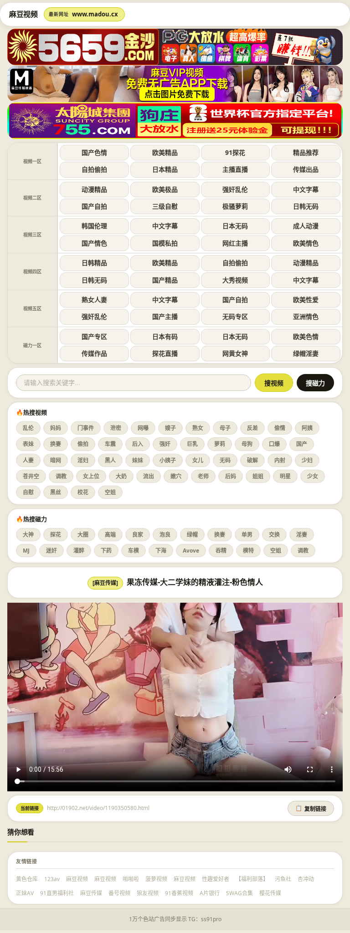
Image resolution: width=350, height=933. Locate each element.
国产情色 (94, 243)
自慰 (28, 492)
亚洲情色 (306, 316)
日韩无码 (306, 206)
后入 (137, 444)
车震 (110, 444)
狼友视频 (148, 893)
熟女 (197, 428)
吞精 (221, 550)
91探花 (235, 152)
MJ (26, 550)
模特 (248, 550)
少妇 (307, 460)
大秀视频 (235, 280)
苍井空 (31, 476)
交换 (274, 534)
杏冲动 (306, 879)
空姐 (110, 492)
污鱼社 (283, 879)
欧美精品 (165, 152)
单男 (247, 534)
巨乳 (192, 444)
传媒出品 (306, 169)
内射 (279, 460)
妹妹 (137, 460)
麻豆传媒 (91, 893)
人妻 (28, 460)
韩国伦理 (94, 225)
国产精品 (165, 280)
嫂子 (170, 428)
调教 (61, 476)
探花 (55, 534)
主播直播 (235, 169)
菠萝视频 (156, 879)
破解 (252, 460)
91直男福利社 (57, 893)
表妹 (28, 444)
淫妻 (301, 534)
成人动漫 (306, 225)
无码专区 (235, 316)
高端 (110, 534)
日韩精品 (94, 262)
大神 (28, 534)
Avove (191, 550)
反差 (252, 428)
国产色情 (94, 152)
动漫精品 (94, 189)
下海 (160, 550)
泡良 (165, 534)
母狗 (247, 444)
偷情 (279, 428)
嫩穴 (175, 476)
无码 (225, 460)
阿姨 (307, 428)
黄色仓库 (27, 879)
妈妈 (55, 428)
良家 (137, 534)
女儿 (197, 460)
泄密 (115, 428)
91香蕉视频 (179, 893)
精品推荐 (306, 152)
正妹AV (25, 893)
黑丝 (55, 492)
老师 (203, 476)
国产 (301, 444)
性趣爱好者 (215, 879)
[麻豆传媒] (105, 583)
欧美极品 (165, 189)
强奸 (165, 444)
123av (52, 879)
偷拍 (82, 444)
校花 (82, 492)
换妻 (55, 444)
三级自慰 (165, 206)
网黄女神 (235, 353)
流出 (148, 476)
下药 (106, 550)
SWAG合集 (239, 893)
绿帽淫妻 (306, 353)
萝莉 (219, 444)
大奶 (121, 476)
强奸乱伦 (235, 189)
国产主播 (165, 316)
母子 (225, 428)
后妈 (230, 476)
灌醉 (78, 550)
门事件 (85, 428)
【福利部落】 (252, 879)
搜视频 (273, 383)
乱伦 (28, 428)
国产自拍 (94, 206)
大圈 (82, 534)
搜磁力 (315, 383)
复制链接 (310, 808)
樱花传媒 (270, 893)
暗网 (55, 460)
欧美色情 (306, 336)
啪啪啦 (131, 879)
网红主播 (235, 243)
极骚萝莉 (235, 206)
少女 (312, 476)
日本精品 (165, 169)
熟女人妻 (94, 299)
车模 (133, 550)
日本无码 (235, 225)
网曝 (143, 428)
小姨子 (168, 460)
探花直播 (165, 353)
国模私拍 (165, 243)
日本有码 (165, 336)
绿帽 (192, 534)
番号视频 (119, 893)
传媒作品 (94, 353)
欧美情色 (306, 243)
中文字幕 (306, 189)
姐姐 (257, 476)
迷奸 (51, 550)
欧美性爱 (306, 299)
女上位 (91, 476)
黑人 (110, 460)
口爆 (274, 444)
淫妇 (82, 460)
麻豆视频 (77, 879)
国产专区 (94, 336)
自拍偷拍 (94, 169)
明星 (285, 476)
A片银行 (210, 893)
